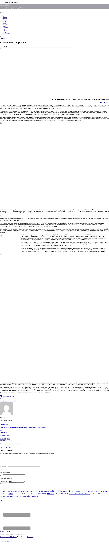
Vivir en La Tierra (5, 5)
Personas (5, 27)
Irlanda (2, 493)
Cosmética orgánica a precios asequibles (9, 443)
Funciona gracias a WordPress (8, 537)
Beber (5, 17)
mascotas (18, 493)
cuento (50, 491)
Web (1, 475)
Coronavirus (32, 491)
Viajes (29, 496)
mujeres (31, 493)
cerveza (7, 491)
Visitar (5, 30)
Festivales (77, 491)
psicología (56, 493)
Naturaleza (36, 493)
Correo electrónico (5, 472)
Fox (81, 491)
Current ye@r (4, 481)
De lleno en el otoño (4, 435)
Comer (5, 18)
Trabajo (7, 496)
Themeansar (30, 537)
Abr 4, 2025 (3, 430)
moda (28, 493)
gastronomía (89, 491)
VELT (4, 417)
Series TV (98, 493)
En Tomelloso (7, 33)
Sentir (5, 24)
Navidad (40, 493)
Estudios (71, 491)
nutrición (50, 493)
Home (5, 540)
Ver (4, 29)
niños (44, 493)
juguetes (6, 493)
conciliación (19, 491)
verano (24, 496)
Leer (4, 26)
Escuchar (5, 21)
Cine (10, 491)
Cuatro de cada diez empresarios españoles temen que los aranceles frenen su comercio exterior (23, 427)
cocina (15, 491)
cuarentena (46, 491)
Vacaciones (19, 496)
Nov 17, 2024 (3, 447)
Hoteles (97, 491)
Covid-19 (39, 491)
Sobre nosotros (7, 541)
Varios (5, 32)
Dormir (5, 20)
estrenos (65, 491)
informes (104, 491)
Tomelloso (2, 496)
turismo (13, 496)
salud (87, 493)
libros (11, 493)
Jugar (4, 23)
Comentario (3, 466)
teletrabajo (103, 493)
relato (60, 493)
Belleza (2, 491)
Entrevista (57, 491)
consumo (25, 491)
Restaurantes (65, 493)
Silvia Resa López (104, 102)
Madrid (15, 493)
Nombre (2, 469)
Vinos (35, 496)
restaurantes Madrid (77, 493)
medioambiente (24, 493)
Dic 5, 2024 (3, 439)
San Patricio (92, 493)
